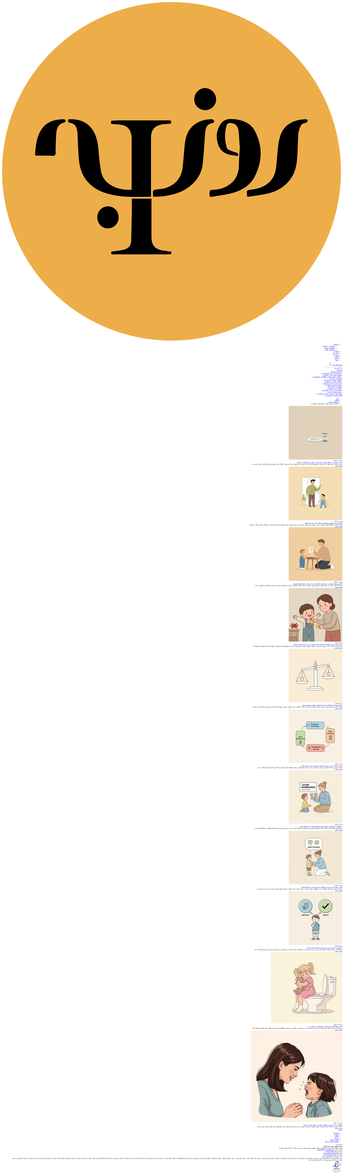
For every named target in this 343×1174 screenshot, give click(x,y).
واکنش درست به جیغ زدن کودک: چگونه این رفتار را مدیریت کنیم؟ (323, 1125)
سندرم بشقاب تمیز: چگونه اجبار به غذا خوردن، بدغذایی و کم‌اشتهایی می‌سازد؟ (319, 462)
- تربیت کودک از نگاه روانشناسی (332, 373)
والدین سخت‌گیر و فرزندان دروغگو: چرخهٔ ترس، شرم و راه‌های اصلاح (322, 887)
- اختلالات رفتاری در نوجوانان (333, 382)
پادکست (336, 358)
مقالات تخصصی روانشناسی (333, 395)
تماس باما (336, 353)
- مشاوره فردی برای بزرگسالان (332, 390)
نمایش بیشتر (338, 466)
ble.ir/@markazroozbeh (330, 1155)
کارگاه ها (336, 344)
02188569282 (321, 1150)
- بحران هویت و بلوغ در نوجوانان (332, 383)
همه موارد (339, 370)
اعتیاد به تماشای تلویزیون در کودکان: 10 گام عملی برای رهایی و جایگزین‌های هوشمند (317, 584)
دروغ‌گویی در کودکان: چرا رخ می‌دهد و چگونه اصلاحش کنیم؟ (324, 948)
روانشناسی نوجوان (329, 348)
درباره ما (336, 355)
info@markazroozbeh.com (331, 1153)
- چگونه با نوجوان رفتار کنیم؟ (333, 380)
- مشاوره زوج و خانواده (335, 388)
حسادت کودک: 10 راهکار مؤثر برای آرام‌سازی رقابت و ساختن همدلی (322, 705)
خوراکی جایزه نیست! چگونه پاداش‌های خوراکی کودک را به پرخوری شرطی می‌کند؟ (318, 644)
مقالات (337, 356)
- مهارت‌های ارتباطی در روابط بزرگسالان (329, 394)
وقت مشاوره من (337, 365)
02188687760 (330, 1150)
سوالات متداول (334, 1140)
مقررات (336, 1138)
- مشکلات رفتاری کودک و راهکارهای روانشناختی (327, 377)
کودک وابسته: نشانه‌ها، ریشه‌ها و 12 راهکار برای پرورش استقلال (323, 523)
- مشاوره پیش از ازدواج (334, 392)
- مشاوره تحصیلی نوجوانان (334, 385)
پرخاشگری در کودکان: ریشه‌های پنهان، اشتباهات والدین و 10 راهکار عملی (320, 826)
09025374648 (330, 1151)
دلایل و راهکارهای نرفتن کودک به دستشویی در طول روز (325, 1026)
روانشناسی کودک (330, 349)
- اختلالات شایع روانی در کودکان (332, 375)
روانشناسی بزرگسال (329, 346)
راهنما (337, 360)
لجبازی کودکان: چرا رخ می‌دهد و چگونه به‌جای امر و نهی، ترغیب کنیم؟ (321, 766)
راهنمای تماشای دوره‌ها (332, 1141)
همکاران (336, 351)
